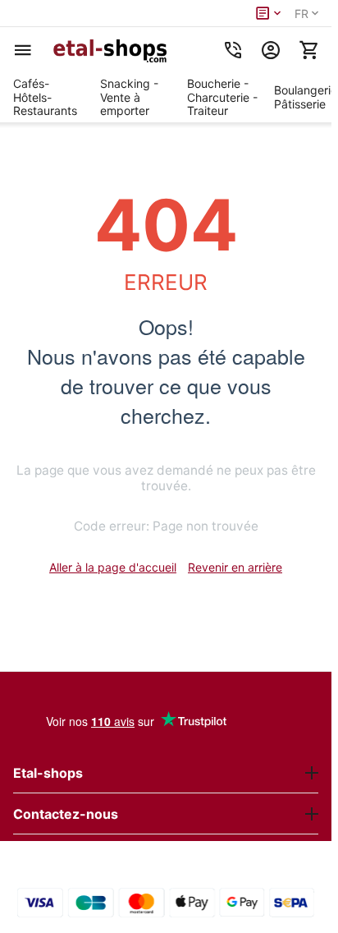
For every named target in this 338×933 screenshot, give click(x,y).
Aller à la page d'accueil (112, 567)
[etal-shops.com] (112, 50)
